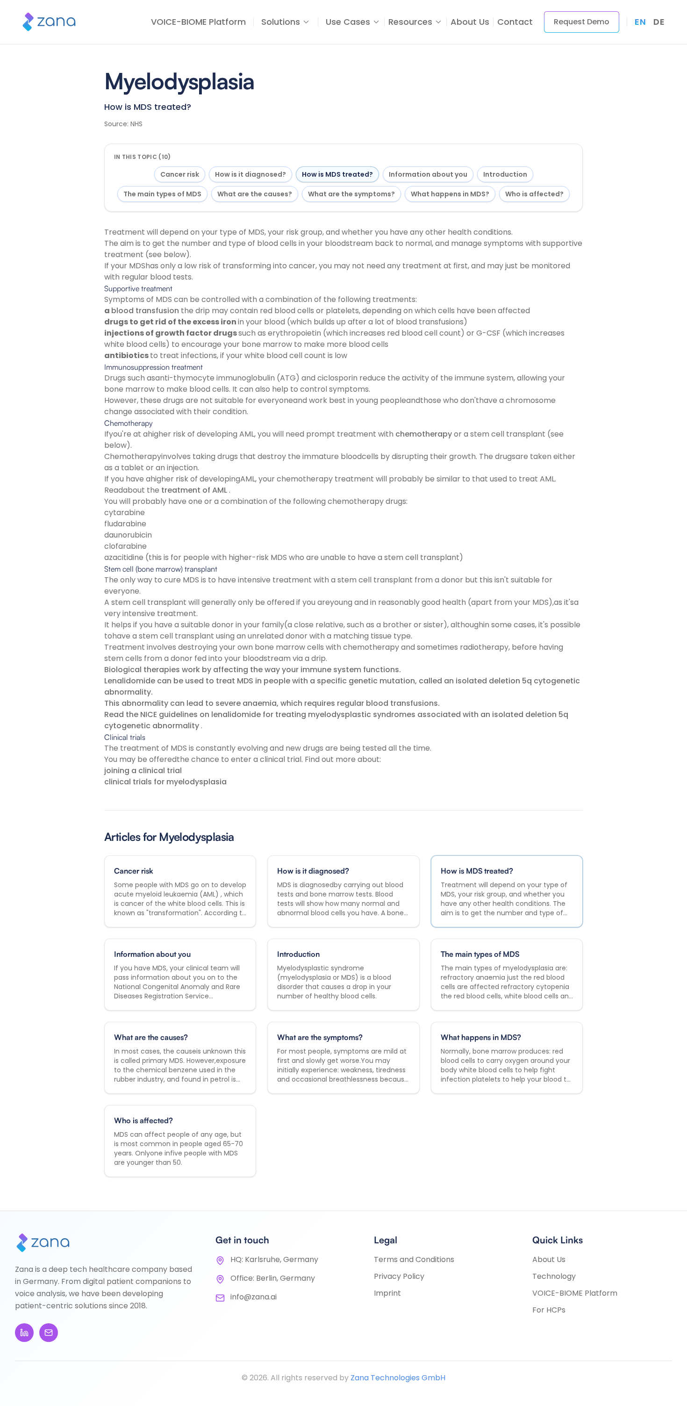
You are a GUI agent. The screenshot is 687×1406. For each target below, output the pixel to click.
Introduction (505, 174)
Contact (515, 22)
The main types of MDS (162, 194)
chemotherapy (424, 434)
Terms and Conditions (414, 1259)
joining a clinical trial (143, 770)
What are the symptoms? (351, 194)
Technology (554, 1276)
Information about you (428, 174)
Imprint (387, 1293)
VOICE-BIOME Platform (198, 22)
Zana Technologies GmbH (398, 1377)
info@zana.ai (253, 1296)
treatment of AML (195, 490)
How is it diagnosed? (250, 174)
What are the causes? (254, 194)
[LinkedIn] (24, 1332)
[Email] (48, 1332)
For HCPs (548, 1310)
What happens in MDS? (450, 194)
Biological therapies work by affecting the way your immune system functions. (252, 669)
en (640, 22)
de (659, 22)
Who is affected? (534, 194)
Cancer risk (179, 174)
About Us (470, 22)
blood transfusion (146, 310)
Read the (122, 714)
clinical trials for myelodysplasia (165, 781)
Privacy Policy (399, 1276)
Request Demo (581, 21)
